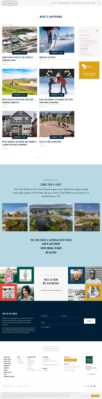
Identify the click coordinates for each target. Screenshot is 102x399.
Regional (19, 359)
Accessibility (92, 374)
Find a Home (86, 3)
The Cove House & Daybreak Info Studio (51, 240)
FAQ (44, 362)
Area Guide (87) (84, 38)
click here (27, 332)
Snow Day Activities (47, 58)
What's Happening (51, 17)
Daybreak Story (31, 357)
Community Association (49, 361)
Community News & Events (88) (88, 42)
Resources (46, 370)
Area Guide (42, 59)
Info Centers (20, 362)
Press (5, 374)
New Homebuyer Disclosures (50, 364)
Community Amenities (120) (87, 40)
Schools (6, 370)
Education (30, 368)
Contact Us (67, 357)
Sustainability (31, 361)
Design (29, 359)
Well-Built (30, 364)
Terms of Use (27, 386)
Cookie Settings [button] (85, 396)
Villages (19, 361)
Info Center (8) (84, 46)
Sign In (93, 3)
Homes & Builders (67, 59)
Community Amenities (54, 59)
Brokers (45, 368)
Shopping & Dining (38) (86, 55)
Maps (18, 357)
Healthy (29, 366)
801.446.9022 (51, 252)
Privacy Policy (19, 386)
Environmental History (33, 370)
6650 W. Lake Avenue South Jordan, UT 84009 (69, 370)
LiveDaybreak (46, 359)
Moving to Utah (8, 372)
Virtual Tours (7, 359)
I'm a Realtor (46, 327)
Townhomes (7, 366)
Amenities (6, 368)
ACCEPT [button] (95, 396)
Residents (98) (84, 51)
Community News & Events (47, 104)
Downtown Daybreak (63, 3)
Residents (45, 357)
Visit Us (53, 3)
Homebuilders (7, 363)
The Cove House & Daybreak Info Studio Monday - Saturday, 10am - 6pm (72, 367)
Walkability (30, 362)
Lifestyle (5, 62)
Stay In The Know (76, 3)
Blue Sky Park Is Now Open (50, 142)
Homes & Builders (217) (86, 44)
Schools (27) (83, 53)
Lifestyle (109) (84, 49)
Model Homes (7, 361)
